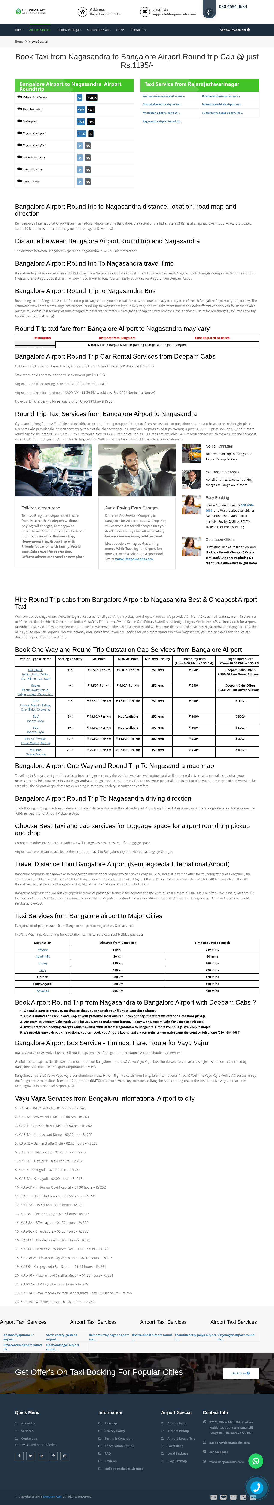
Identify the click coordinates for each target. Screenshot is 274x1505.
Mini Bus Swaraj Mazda (35, 752)
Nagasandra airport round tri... (162, 121)
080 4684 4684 (233, 6)
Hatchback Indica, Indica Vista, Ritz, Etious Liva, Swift (35, 674)
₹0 (90, 133)
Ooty (42, 970)
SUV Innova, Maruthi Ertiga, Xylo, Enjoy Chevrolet (35, 705)
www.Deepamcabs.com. (134, 559)
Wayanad (42, 991)
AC (79, 97)
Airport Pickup (178, 1431)
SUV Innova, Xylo (35, 718)
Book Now (239, 1373)
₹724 (81, 121)
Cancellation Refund (119, 1446)
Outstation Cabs (98, 30)
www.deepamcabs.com (226, 1462)
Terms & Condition (119, 1438)
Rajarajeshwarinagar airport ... (221, 96)
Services (27, 1431)
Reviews (111, 1461)
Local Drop (175, 1446)
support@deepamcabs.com (174, 14)
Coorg (43, 963)
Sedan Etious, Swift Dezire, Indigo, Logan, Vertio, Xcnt (35, 690)
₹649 (81, 109)
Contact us (138, 30)
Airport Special (40, 30)
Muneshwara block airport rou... (222, 104)
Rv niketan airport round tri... (161, 112)
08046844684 (218, 1452)
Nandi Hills (43, 956)
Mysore (43, 949)
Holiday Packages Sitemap (124, 1469)
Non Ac (92, 97)
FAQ (108, 1453)
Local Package (177, 1453)
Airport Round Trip (181, 1438)
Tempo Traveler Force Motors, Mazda (35, 741)
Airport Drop (176, 1423)
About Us (28, 1423)
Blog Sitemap (177, 1461)
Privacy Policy (115, 1431)
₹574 (91, 109)
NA (80, 145)
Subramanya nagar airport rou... (222, 112)
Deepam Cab (52, 1496)
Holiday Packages (69, 30)
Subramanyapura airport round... (164, 96)
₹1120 (81, 133)
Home (19, 30)
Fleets (120, 30)
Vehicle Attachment (233, 30)
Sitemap (111, 1423)
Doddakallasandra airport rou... (162, 104)
